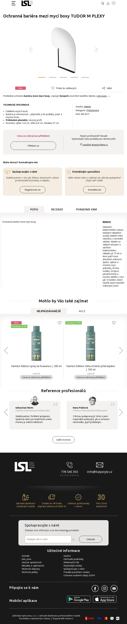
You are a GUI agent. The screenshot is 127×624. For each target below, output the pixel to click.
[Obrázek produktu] (63, 50)
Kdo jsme (26, 559)
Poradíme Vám (86, 209)
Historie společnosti (32, 562)
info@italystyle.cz (99, 472)
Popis (34, 209)
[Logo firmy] (27, 3)
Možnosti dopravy (31, 568)
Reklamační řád (71, 562)
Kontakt (26, 555)
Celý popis (101, 95)
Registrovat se (33, 189)
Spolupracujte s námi (74, 568)
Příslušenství (92, 110)
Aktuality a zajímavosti (33, 565)
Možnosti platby (30, 572)
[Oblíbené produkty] (115, 3)
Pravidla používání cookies (77, 572)
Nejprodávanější (49, 311)
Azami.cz (69, 618)
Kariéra (67, 555)
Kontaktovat (94, 189)
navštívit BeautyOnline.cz (95, 144)
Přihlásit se (33, 145)
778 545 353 (69, 472)
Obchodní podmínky (73, 559)
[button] (42, 77)
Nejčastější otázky (73, 565)
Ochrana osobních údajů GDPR (79, 575)
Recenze (57, 209)
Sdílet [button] (109, 88)
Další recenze (63, 439)
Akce (82, 311)
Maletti (87, 106)
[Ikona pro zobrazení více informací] (73, 539)
